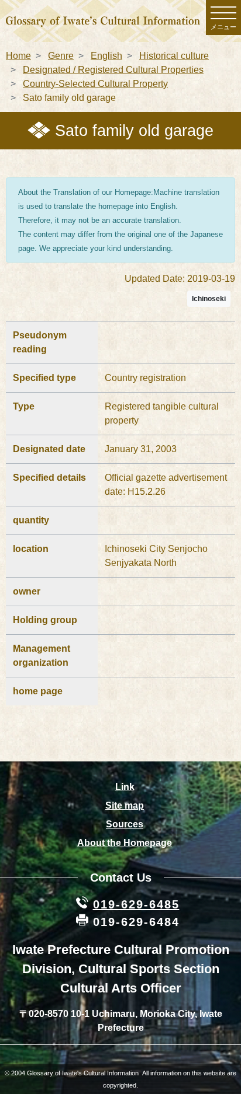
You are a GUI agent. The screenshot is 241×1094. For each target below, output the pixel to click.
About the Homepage (124, 843)
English (106, 56)
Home (18, 56)
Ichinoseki (209, 299)
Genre (61, 56)
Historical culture (174, 56)
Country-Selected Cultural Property (95, 84)
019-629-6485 (136, 904)
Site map (124, 805)
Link (125, 787)
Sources (124, 824)
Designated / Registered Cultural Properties (113, 70)
